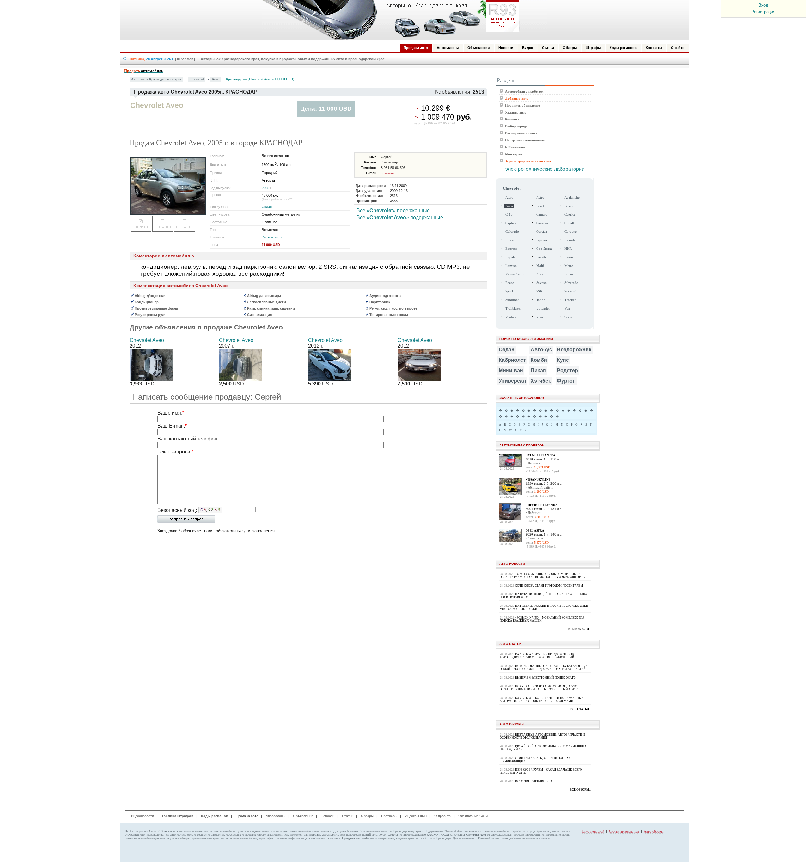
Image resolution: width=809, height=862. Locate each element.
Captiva (510, 223)
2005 (265, 188)
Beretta (541, 206)
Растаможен (272, 237)
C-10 (509, 214)
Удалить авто (515, 112)
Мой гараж (514, 154)
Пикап (538, 370)
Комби (539, 360)
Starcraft (570, 291)
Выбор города (516, 126)
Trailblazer (513, 308)
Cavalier (542, 223)
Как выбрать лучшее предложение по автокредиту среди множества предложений (537, 656)
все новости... (579, 629)
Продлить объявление (522, 105)
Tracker (570, 300)
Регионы (512, 119)
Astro (540, 197)
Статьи (347, 816)
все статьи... (580, 709)
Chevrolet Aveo (147, 340)
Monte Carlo (514, 274)
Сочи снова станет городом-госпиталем (549, 585)
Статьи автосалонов (624, 831)
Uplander (543, 308)
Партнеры (389, 816)
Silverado (571, 283)
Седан (267, 207)
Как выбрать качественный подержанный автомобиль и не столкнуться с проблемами (542, 699)
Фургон (566, 381)
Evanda (569, 240)
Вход (763, 5)
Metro (568, 266)
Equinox (542, 240)
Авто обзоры (653, 831)
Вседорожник (574, 349)
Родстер (567, 370)
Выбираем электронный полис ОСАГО (545, 677)
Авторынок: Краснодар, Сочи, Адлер (388, 20)
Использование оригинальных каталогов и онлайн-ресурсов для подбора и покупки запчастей (543, 667)
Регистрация (763, 11)
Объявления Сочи (473, 816)
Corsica (541, 231)
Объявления (303, 816)
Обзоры (367, 816)
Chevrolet (197, 79)
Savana (541, 283)
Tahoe (540, 300)
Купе (563, 360)
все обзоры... (580, 789)
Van (567, 308)
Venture (511, 317)
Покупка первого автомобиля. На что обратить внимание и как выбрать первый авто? (539, 688)
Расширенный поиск (521, 133)
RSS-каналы (515, 147)
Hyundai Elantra (540, 455)
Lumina (511, 266)
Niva (539, 274)
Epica (509, 240)
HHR (568, 248)
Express (511, 248)
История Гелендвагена (534, 781)
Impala (510, 257)
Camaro (542, 214)
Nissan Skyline (538, 479)
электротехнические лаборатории (545, 169)
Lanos (568, 257)
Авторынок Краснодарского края (156, 79)
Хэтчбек (541, 381)
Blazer (569, 206)
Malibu (541, 266)
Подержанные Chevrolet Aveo (443, 831)
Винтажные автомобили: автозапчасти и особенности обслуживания (542, 736)
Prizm (568, 274)
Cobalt (569, 223)
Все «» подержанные (393, 210)
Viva (539, 317)
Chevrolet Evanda (541, 505)
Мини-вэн (511, 370)
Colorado (512, 231)
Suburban (512, 300)
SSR (539, 291)
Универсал (512, 381)
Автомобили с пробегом (524, 91)
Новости (327, 816)
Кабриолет (512, 360)
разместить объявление (226, 834)
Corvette (570, 231)
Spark (509, 291)
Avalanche (572, 197)
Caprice (569, 214)
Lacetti (541, 257)
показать (387, 173)
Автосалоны (275, 816)
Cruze (568, 317)
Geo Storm (544, 248)
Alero (509, 197)
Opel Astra (535, 530)
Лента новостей (592, 831)
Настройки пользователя (525, 140)
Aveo (215, 79)
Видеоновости (142, 816)
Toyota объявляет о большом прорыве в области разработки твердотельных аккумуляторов (542, 575)
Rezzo (509, 283)
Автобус (541, 349)
